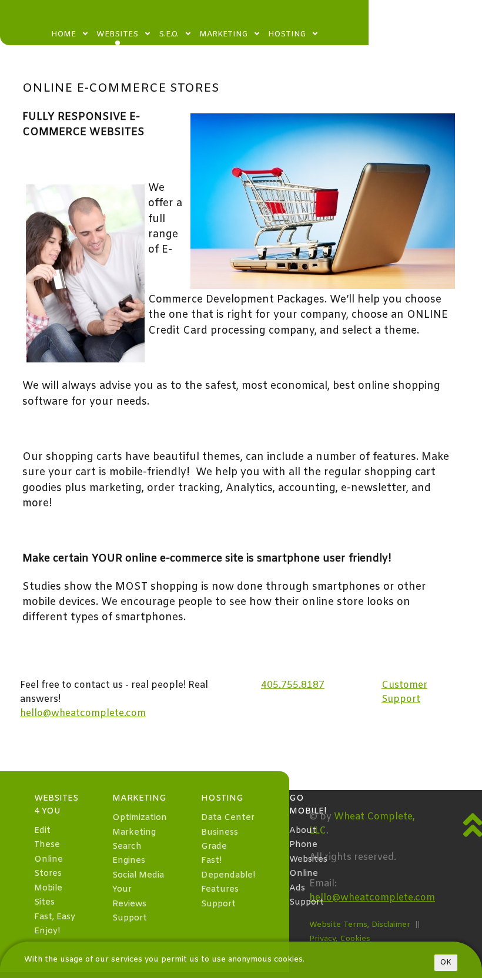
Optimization (139, 818)
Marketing (134, 832)
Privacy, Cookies (339, 939)
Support (129, 918)
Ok (445, 962)
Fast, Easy (54, 917)
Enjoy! (47, 931)
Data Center (228, 818)
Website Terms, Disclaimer (359, 925)
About (302, 830)
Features (220, 889)
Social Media (138, 875)
